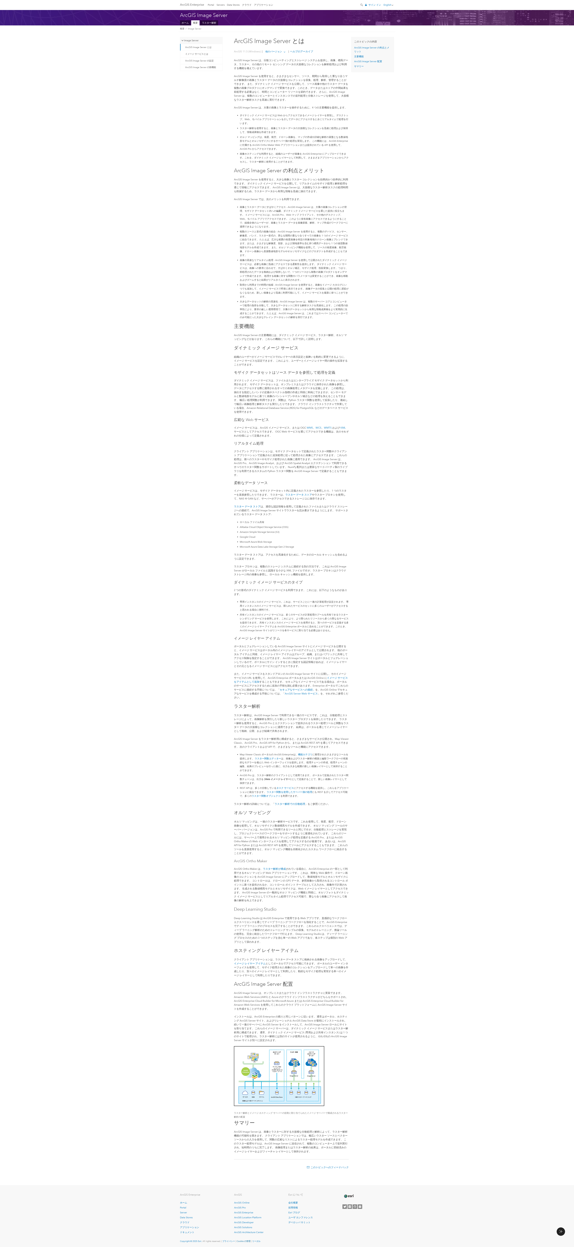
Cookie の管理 (244, 1241)
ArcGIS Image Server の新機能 (200, 67)
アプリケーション (263, 4)
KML (343, 427)
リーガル (256, 1241)
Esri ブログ (294, 1212)
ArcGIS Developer (244, 1222)
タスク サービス (285, 788)
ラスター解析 (209, 22)
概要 (195, 22)
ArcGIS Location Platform (247, 1217)
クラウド (247, 4)
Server (183, 1212)
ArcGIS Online (241, 1202)
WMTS (328, 427)
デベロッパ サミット (299, 1222)
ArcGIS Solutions (243, 1227)
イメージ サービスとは (196, 54)
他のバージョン (273, 51)
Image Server (194, 28)
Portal (211, 4)
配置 (368, 61)
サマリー (359, 66)
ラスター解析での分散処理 (290, 803)
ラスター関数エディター (268, 758)
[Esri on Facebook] (350, 1206)
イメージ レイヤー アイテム (250, 963)
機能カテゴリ (305, 754)
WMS (310, 427)
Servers (221, 4)
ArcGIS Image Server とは (198, 47)
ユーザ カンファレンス (300, 1217)
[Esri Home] (349, 1196)
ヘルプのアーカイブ (301, 51)
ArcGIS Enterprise (192, 4)
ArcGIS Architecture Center (249, 1232)
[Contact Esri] (360, 1206)
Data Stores (233, 4)
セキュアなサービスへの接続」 (297, 689)
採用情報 (293, 1207)
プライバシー (228, 1241)
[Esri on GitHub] (355, 1206)
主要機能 (359, 56)
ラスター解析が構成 (274, 868)
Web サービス (301, 693)
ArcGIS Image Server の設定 (199, 60)
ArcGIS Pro (240, 1207)
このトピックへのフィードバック (330, 1167)
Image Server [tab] (191, 40)
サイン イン (374, 4)
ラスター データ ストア (298, 494)
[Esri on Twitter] (344, 1206)
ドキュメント (187, 1232)
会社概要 (293, 1202)
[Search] (361, 4)
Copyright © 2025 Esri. (191, 1241)
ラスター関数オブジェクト (266, 795)
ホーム (185, 22)
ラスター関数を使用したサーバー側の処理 (289, 792)
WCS (318, 427)
